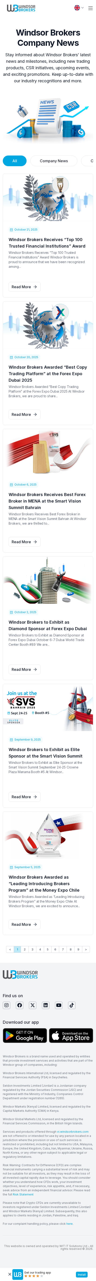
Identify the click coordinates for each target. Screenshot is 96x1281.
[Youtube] (58, 1005)
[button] (90, 8)
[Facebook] (19, 1005)
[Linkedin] (45, 1005)
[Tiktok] (71, 1005)
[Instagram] (6, 1005)
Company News (54, 161)
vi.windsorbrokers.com (73, 1131)
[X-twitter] (32, 1005)
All (14, 161)
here (69, 1223)
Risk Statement (23, 1194)
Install (82, 1274)
